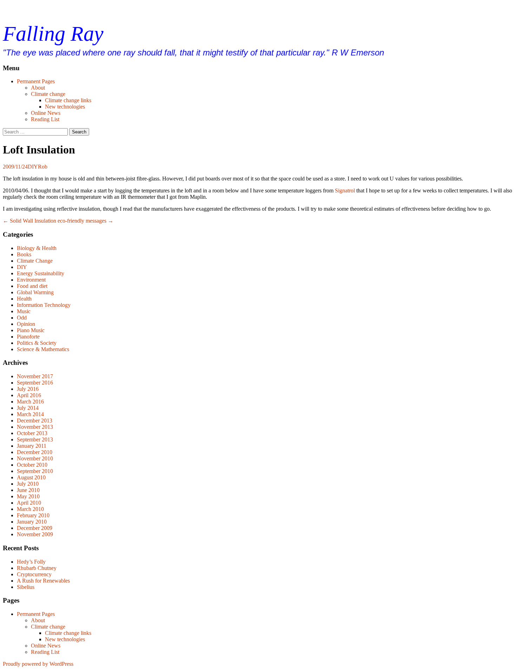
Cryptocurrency (34, 574)
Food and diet (32, 286)
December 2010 (34, 452)
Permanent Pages (36, 81)
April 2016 (29, 395)
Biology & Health (37, 248)
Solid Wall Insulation (29, 221)
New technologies (65, 107)
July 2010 (28, 484)
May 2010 (28, 496)
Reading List (45, 119)
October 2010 (32, 465)
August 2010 (31, 477)
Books (24, 254)
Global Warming (35, 292)
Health (24, 299)
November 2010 (35, 458)
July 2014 (28, 408)
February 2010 (33, 515)
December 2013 (34, 420)
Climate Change (35, 261)
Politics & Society (37, 343)
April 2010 (29, 503)
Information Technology (44, 305)
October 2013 (32, 433)
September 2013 (35, 439)
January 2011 (31, 446)
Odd (22, 318)
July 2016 (28, 389)
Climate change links (68, 100)
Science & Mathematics (43, 349)
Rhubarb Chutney (37, 568)
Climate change (48, 94)
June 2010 (28, 490)
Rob (42, 167)
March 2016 (30, 402)
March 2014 (30, 414)
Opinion (26, 324)
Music (24, 311)
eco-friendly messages (85, 221)
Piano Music (31, 330)
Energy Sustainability (40, 273)
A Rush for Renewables (43, 581)
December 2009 (34, 528)
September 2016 (35, 383)
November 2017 (35, 376)
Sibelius (25, 587)
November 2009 (35, 534)
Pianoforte (28, 337)
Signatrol (345, 190)
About (38, 88)
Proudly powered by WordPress (38, 664)
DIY (33, 167)
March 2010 (30, 509)
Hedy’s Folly (31, 562)
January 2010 (32, 522)
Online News (45, 113)
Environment (31, 280)
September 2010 (35, 471)
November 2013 (35, 427)
